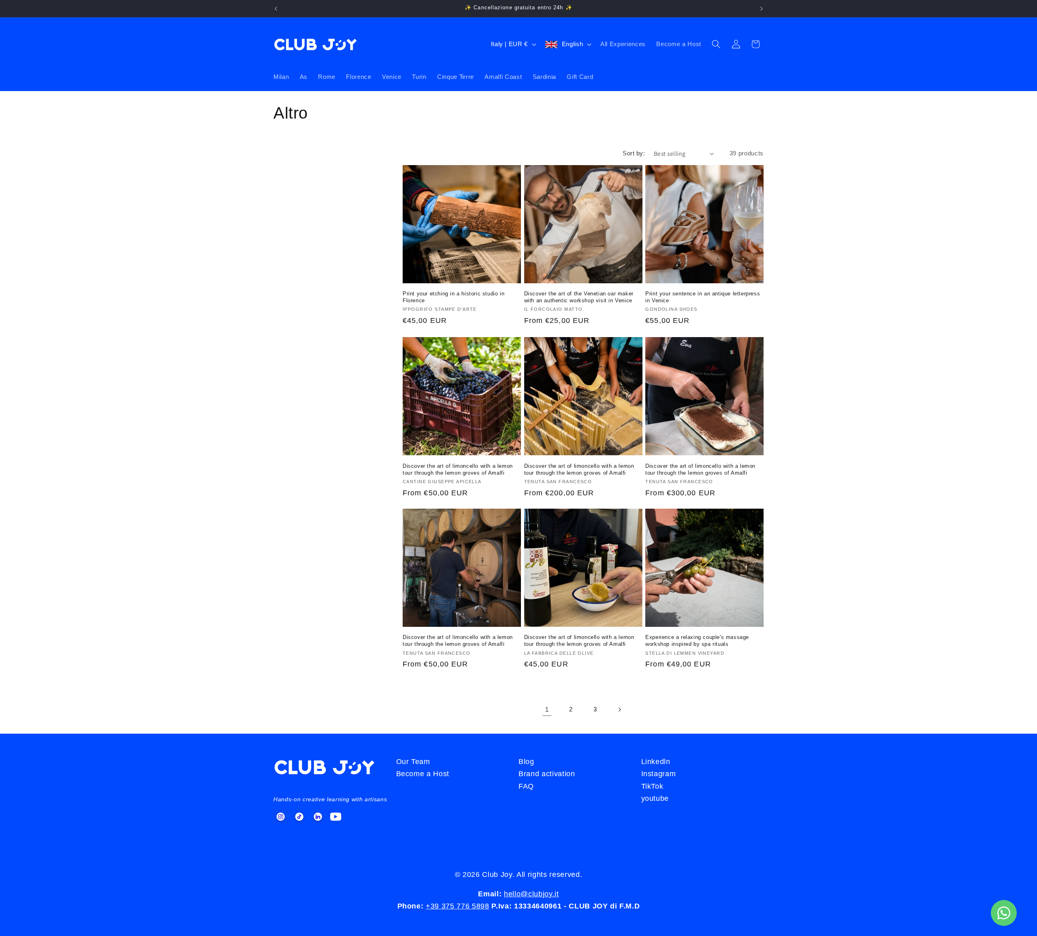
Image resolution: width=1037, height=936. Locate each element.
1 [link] (547, 709)
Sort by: (634, 153)
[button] (716, 44)
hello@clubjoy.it (531, 894)
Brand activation (546, 774)
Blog (526, 762)
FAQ (526, 786)
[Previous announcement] (276, 8)
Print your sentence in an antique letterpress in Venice (702, 297)
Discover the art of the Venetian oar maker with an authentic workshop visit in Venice (579, 297)
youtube (655, 798)
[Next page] (619, 709)
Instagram (658, 774)
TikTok (652, 786)
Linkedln (655, 762)
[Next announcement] (761, 8)
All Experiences (623, 43)
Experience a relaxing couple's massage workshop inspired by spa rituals (697, 641)
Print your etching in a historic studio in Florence (453, 297)
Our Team (413, 762)
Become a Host (678, 43)
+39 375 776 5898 (457, 906)
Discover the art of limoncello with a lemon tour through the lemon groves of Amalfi (458, 469)
